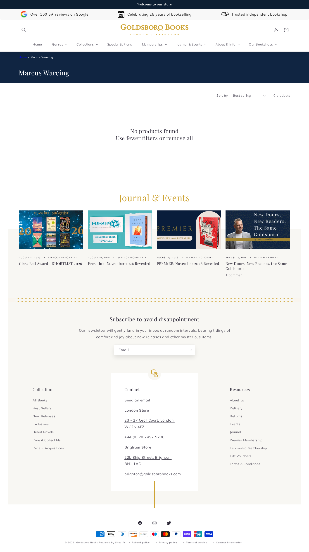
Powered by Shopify (112, 542)
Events (235, 424)
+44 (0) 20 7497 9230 (144, 437)
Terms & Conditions (245, 464)
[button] (24, 30)
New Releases (44, 416)
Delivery (236, 408)
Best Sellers (42, 408)
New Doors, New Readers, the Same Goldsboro (256, 266)
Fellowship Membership (248, 448)
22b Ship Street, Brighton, (148, 457)
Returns (236, 416)
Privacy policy (168, 542)
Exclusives (41, 424)
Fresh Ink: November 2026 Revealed (119, 263)
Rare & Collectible (47, 440)
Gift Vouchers (240, 456)
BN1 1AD (132, 463)
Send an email (137, 400)
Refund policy (141, 542)
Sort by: (222, 96)
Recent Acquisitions (48, 448)
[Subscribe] (190, 350)
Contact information (229, 542)
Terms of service (196, 542)
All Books (40, 400)
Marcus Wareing (42, 57)
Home (23, 57)
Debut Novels (43, 432)
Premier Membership (246, 440)
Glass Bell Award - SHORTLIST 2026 (50, 263)
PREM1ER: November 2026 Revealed (188, 263)
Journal (235, 432)
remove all (179, 138)
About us (237, 400)
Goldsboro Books (87, 542)
